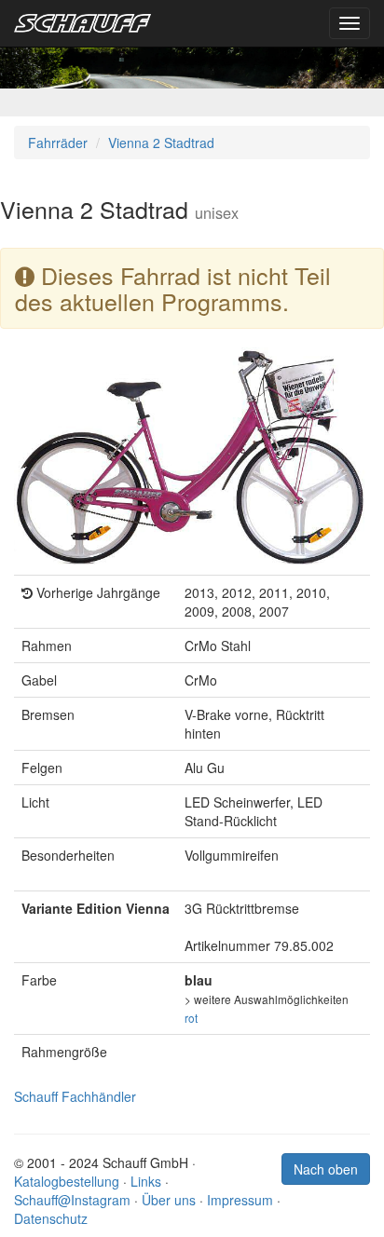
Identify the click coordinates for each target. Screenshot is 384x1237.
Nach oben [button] (326, 1169)
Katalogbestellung (66, 1181)
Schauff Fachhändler (75, 1096)
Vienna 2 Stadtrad (161, 142)
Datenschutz (51, 1218)
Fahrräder (58, 142)
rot (191, 1018)
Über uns (169, 1199)
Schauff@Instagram (72, 1199)
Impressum (240, 1199)
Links (145, 1181)
